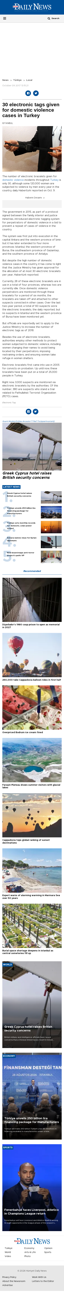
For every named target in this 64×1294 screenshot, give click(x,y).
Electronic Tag (9, 403)
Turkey (54, 180)
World (8, 1252)
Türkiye (17, 80)
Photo (27, 1256)
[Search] (49, 18)
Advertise (7, 1285)
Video (8, 1256)
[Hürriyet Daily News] (32, 7)
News (5, 80)
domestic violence (13, 180)
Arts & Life (30, 1252)
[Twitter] (36, 93)
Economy (29, 1248)
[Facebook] (28, 93)
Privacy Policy (9, 1277)
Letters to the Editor (43, 1281)
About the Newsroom (13, 1281)
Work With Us (39, 1277)
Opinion (48, 1248)
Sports (47, 1252)
